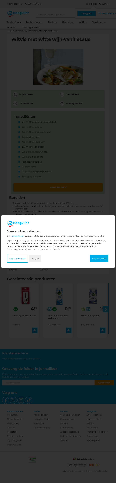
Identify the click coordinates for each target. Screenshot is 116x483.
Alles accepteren (99, 258)
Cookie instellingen (17, 259)
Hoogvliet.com (17, 236)
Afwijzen (35, 258)
